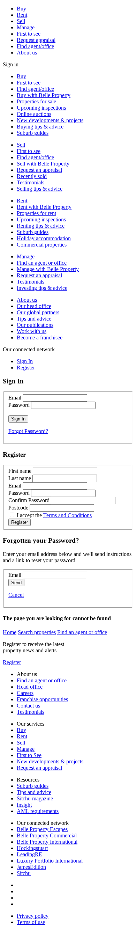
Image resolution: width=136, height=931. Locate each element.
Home (9, 632)
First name (19, 471)
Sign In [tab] (25, 361)
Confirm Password (29, 500)
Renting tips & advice (41, 226)
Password (19, 405)
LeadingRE (29, 854)
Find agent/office (35, 46)
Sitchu (24, 873)
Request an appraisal (39, 170)
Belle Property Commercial (47, 835)
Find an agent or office (42, 263)
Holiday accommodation (44, 238)
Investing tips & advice (42, 288)
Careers (25, 693)
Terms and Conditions (67, 515)
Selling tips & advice (39, 189)
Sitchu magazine (35, 798)
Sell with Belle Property (43, 164)
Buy (21, 9)
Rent (22, 15)
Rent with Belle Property (44, 207)
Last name (19, 478)
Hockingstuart (32, 848)
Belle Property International (47, 842)
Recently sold (32, 176)
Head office (30, 687)
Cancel (16, 595)
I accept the (54, 515)
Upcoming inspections (41, 108)
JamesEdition (31, 867)
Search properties (37, 632)
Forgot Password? (28, 431)
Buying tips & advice (40, 127)
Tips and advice (34, 319)
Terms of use (31, 922)
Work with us (31, 331)
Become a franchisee (39, 337)
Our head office (34, 306)
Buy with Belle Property (43, 95)
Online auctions (34, 114)
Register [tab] (26, 368)
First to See (29, 755)
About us (27, 53)
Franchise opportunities (42, 699)
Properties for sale (36, 101)
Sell (21, 21)
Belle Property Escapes (42, 829)
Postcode (18, 508)
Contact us (28, 706)
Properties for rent (36, 213)
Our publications (35, 325)
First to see (28, 34)
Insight (24, 805)
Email (14, 398)
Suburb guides (32, 133)
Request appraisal (36, 40)
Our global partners (38, 312)
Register (12, 662)
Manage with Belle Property (48, 269)
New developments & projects (50, 120)
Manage (26, 27)
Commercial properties (42, 245)
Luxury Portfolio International (50, 861)
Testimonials (30, 182)
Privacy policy (32, 916)
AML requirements (38, 811)
